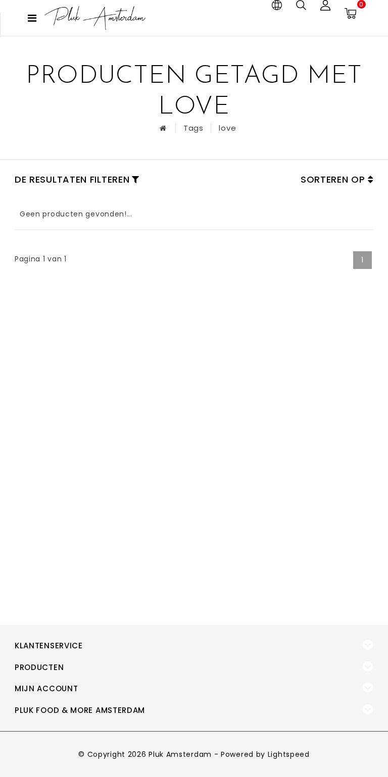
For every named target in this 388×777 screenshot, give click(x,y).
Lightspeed (289, 754)
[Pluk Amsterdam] (95, 18)
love (227, 128)
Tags (193, 128)
